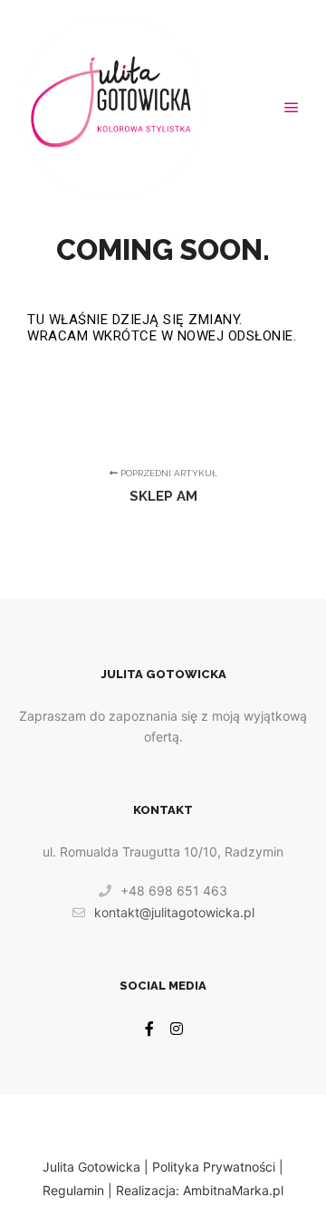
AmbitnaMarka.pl (233, 1190)
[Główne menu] (291, 108)
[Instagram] (176, 1028)
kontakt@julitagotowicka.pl (174, 912)
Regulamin (73, 1190)
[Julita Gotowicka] (112, 107)
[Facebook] (149, 1028)
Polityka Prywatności (213, 1166)
